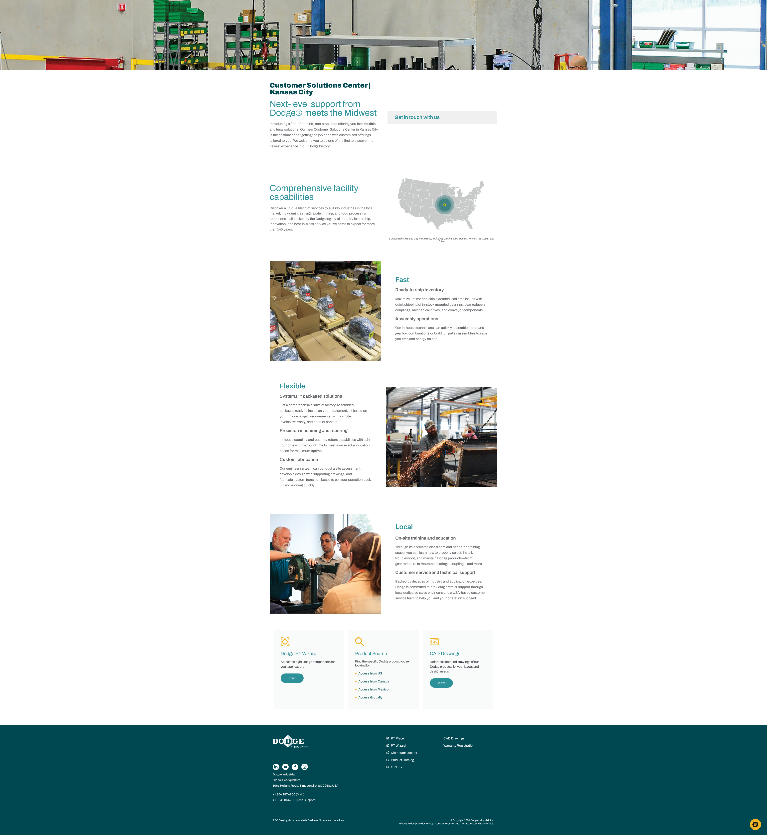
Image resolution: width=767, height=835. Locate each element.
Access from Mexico (373, 689)
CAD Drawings (454, 738)
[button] (755, 824)
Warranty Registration (458, 745)
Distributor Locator (404, 752)
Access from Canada (373, 681)
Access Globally (370, 697)
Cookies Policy (424, 823)
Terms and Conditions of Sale (477, 823)
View (441, 683)
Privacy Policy (406, 823)
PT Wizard (398, 745)
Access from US (370, 673)
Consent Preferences (447, 823)
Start (292, 678)
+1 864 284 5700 (284, 800)
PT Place (397, 738)
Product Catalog (402, 760)
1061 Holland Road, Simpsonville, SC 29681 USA (305, 785)
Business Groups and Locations (326, 820)
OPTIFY (396, 767)
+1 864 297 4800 (284, 794)
